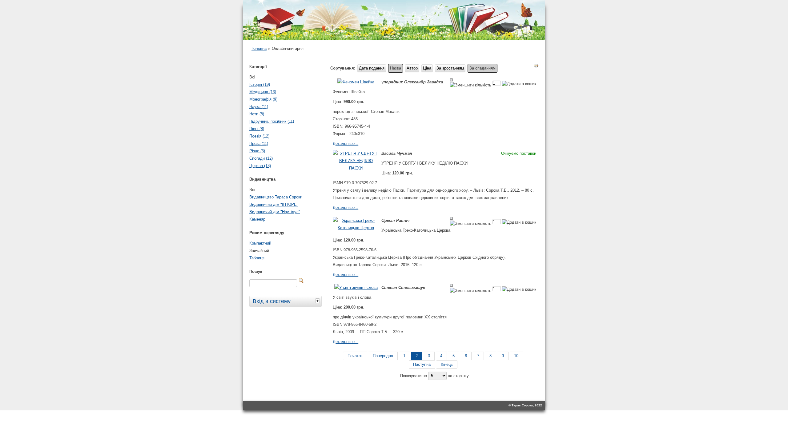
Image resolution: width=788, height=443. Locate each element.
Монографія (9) (263, 99)
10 (516, 355)
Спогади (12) (261, 158)
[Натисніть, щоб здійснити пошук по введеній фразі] (301, 280)
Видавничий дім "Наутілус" (274, 212)
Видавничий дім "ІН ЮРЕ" (273, 204)
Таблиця (256, 258)
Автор (412, 68)
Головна (259, 48)
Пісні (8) (256, 128)
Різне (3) (257, 151)
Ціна (427, 68)
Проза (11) (258, 143)
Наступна (422, 364)
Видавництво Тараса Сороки (275, 197)
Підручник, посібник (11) (271, 121)
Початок (355, 355)
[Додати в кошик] (519, 84)
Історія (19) (259, 84)
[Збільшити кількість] (451, 80)
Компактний (260, 243)
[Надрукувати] (536, 66)
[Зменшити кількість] (470, 85)
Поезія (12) (259, 136)
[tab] (318, 300)
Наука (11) (258, 106)
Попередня (383, 355)
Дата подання (371, 68)
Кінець (447, 364)
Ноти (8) (256, 114)
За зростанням (450, 68)
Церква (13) (260, 165)
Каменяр (257, 219)
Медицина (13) (262, 92)
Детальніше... (345, 143)
